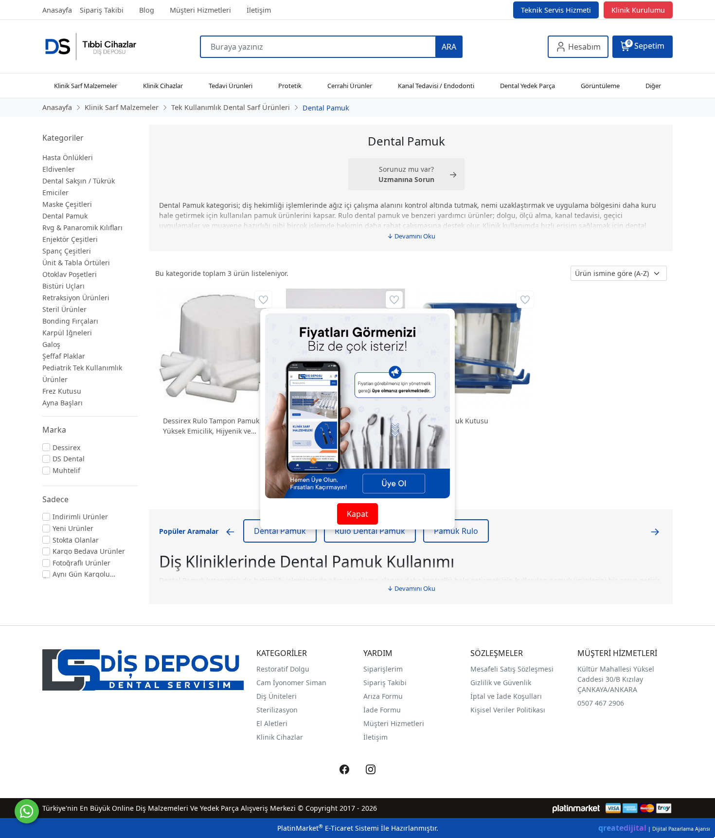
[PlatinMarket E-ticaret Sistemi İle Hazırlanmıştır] (576, 808)
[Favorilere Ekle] (263, 299)
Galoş (51, 344)
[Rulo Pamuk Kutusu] (476, 347)
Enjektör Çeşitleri (70, 239)
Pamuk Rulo (456, 531)
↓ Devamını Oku (411, 236)
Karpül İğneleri (67, 332)
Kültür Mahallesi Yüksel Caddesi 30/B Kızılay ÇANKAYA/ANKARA (615, 679)
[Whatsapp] (27, 811)
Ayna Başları (62, 402)
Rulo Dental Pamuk (370, 531)
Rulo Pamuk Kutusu (456, 420)
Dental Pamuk (65, 215)
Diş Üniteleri (276, 696)
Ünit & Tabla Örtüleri (76, 262)
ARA (449, 46)
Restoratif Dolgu (282, 669)
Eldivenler (58, 169)
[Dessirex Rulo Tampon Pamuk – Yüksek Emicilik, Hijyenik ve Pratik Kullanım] (214, 347)
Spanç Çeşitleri (66, 250)
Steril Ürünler (64, 309)
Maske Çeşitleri (67, 204)
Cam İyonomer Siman (291, 682)
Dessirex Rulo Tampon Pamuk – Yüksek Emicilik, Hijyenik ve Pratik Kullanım (214, 426)
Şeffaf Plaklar (63, 356)
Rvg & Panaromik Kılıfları (82, 227)
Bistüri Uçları (63, 286)
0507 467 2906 (600, 703)
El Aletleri (271, 723)
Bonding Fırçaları (70, 321)
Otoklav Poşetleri (69, 274)
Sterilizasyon (277, 709)
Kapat (357, 514)
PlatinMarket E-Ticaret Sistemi (328, 828)
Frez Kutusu (61, 391)
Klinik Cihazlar (279, 737)
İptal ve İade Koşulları (506, 696)
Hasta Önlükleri (67, 157)
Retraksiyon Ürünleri (75, 297)
